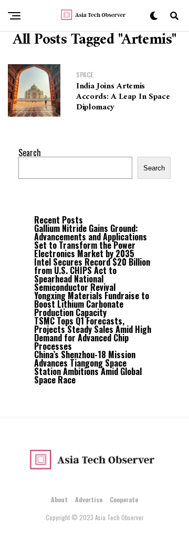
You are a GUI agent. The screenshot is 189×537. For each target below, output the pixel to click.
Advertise (88, 499)
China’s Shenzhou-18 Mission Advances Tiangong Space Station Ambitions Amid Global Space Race (88, 367)
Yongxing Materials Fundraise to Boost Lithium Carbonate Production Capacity (91, 304)
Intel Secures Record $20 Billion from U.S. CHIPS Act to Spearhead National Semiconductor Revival (92, 274)
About (59, 499)
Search (29, 152)
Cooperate (124, 499)
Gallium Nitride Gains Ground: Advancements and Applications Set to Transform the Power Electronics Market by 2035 (90, 241)
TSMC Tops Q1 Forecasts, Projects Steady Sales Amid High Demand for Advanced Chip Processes (92, 333)
